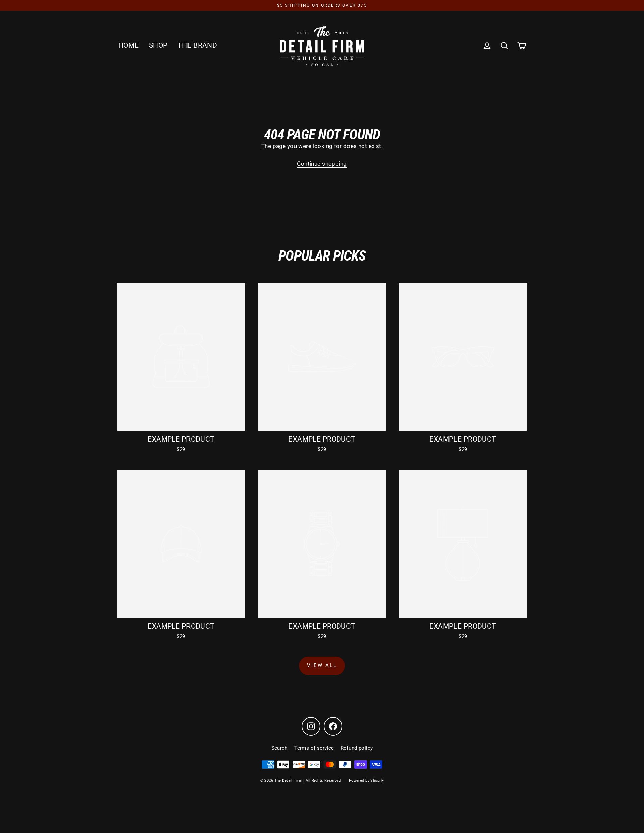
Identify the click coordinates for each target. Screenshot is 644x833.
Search (279, 748)
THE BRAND (197, 45)
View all (322, 665)
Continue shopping (322, 163)
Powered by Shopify (366, 780)
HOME (128, 45)
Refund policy (357, 748)
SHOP (158, 45)
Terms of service (314, 748)
